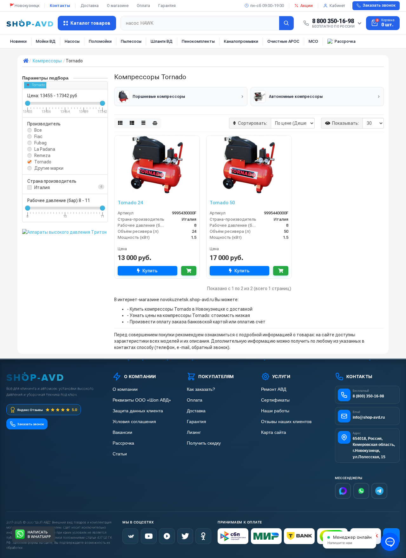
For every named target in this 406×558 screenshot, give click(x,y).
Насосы (72, 41)
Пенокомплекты (198, 41)
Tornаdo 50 (222, 203)
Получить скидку (204, 443)
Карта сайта (273, 432)
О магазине (117, 5)
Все (38, 130)
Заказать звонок (379, 5)
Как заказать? (201, 389)
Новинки (18, 41)
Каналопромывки (241, 41)
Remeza (42, 155)
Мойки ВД (46, 41)
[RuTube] (167, 536)
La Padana (44, 149)
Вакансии (122, 432)
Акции (306, 5)
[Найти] (286, 23)
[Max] (343, 491)
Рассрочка (345, 41)
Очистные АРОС (283, 41)
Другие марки (48, 168)
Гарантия (167, 5)
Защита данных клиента (138, 411)
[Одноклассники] (203, 536)
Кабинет (337, 5)
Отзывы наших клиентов (286, 421)
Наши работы (275, 411)
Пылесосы (131, 41)
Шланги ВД (162, 41)
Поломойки (100, 41)
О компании (125, 389)
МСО (313, 41)
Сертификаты (275, 400)
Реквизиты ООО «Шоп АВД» (142, 400)
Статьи (120, 454)
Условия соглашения (134, 421)
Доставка (90, 5)
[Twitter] (185, 536)
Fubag (40, 142)
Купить (150, 270)
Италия (42, 187)
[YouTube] (149, 536)
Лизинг (194, 432)
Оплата (143, 5)
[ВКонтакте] (130, 536)
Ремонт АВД (273, 389)
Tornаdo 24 (130, 203)
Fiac (38, 136)
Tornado (38, 85)
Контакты (60, 5)
